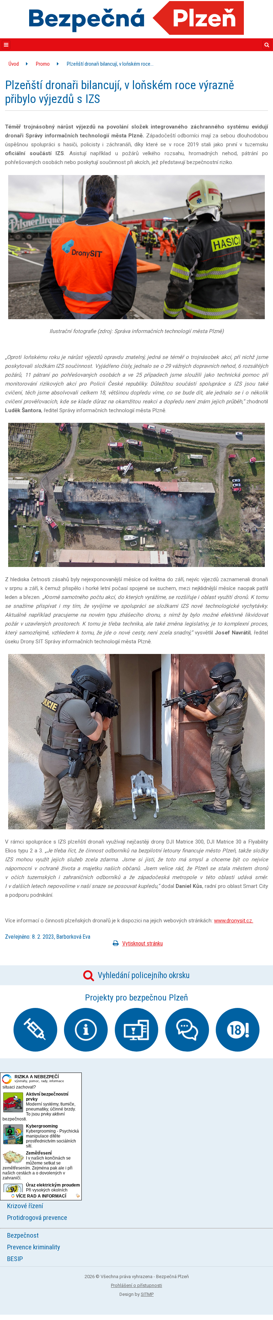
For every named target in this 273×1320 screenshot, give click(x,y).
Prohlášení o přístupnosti (136, 1285)
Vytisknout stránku (142, 943)
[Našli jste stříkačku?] (35, 1030)
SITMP (147, 1294)
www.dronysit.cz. (233, 920)
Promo (43, 64)
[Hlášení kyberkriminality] (137, 1030)
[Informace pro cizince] (86, 1030)
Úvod (14, 64)
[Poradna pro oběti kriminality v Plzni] (187, 1030)
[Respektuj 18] (237, 1030)
